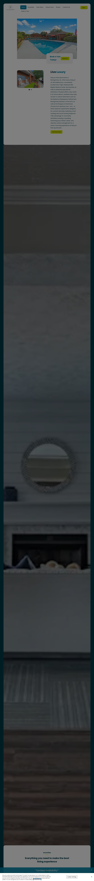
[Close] (91, 876)
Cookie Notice (37, 879)
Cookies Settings (72, 877)
